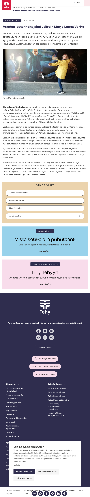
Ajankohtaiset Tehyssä (48, 8)
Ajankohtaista (29, 8)
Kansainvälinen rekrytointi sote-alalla (58, 414)
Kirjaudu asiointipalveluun (47, 367)
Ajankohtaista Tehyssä (19, 193)
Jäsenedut (11, 384)
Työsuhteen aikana (56, 396)
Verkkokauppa (12, 436)
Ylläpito (9, 494)
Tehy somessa (45, 347)
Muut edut (10, 422)
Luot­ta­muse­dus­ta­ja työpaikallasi (14, 390)
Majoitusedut (11, 410)
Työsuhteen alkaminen (58, 392)
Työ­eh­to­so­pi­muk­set (57, 388)
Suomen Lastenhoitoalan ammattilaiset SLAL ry (26, 163)
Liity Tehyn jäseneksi (47, 359)
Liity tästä (44, 285)
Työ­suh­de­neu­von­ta (14, 395)
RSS (81, 491)
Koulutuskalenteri (17, 201)
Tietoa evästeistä (13, 491)
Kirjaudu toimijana (47, 374)
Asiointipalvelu (15, 216)
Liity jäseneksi (15, 208)
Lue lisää (44, 251)
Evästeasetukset (24, 478)
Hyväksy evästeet (24, 472)
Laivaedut (10, 414)
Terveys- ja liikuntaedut (16, 418)
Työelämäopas (55, 384)
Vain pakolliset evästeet (47, 471)
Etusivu (16, 8)
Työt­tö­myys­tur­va (13, 403)
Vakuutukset (11, 407)
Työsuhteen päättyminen (59, 400)
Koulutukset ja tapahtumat (12, 427)
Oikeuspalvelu (12, 399)
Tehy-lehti (10, 432)
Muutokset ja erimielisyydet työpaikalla (54, 406)
